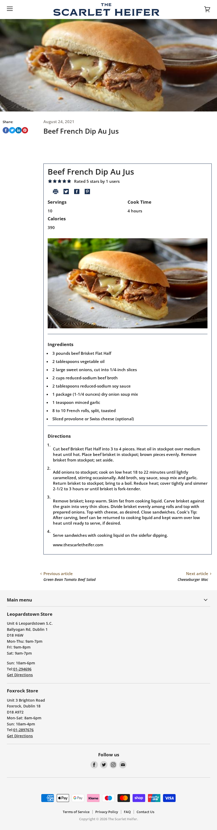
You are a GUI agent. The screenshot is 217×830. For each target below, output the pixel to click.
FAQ (127, 811)
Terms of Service (76, 811)
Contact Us (145, 811)
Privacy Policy (106, 811)
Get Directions (20, 674)
